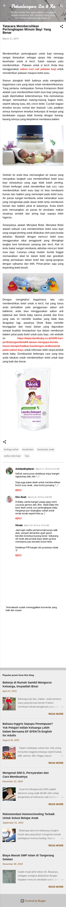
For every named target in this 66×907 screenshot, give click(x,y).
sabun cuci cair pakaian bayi (38, 69)
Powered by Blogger (35, 900)
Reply (18, 490)
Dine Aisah (20, 497)
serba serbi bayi (12, 455)
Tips (27, 455)
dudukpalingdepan (24, 468)
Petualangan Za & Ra (33, 6)
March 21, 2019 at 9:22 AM (47, 469)
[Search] (61, 6)
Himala (19, 525)
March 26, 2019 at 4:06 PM (40, 497)
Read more (56, 714)
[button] (61, 27)
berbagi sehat (11, 449)
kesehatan (27, 449)
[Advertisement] (33, 640)
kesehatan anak (45, 449)
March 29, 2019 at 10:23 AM (36, 525)
